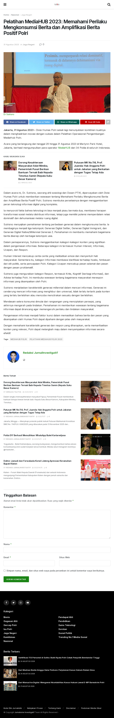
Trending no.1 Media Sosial (72, 637)
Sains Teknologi (66, 625)
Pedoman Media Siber (91, 708)
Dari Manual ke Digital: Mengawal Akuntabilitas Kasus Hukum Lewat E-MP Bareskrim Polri (61, 682)
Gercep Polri (10, 625)
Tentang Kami (54, 708)
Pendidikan (64, 621)
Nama (8, 544)
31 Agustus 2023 (11, 44)
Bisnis (7, 617)
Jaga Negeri (26, 15)
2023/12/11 (38, 439)
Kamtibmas (9, 637)
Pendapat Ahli (65, 617)
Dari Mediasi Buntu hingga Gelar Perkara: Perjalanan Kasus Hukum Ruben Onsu (56, 670)
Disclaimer (71, 708)
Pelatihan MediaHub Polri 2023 (46, 339)
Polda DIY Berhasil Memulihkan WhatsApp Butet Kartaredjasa (35, 435)
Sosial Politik (65, 633)
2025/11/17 (41, 416)
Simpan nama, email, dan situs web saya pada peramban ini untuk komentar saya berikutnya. (56, 570)
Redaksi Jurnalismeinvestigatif (20, 416)
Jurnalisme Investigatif (24, 712)
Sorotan (62, 629)
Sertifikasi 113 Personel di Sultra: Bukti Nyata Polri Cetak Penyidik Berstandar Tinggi (59, 657)
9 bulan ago (81, 176)
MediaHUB (64, 147)
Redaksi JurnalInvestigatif (40, 352)
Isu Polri (8, 629)
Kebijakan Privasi (35, 708)
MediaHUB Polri (19, 339)
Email (7, 557)
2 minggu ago (26, 182)
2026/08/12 (28, 392)
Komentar (10, 507)
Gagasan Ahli (11, 621)
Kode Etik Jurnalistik (13, 708)
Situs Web (64, 557)
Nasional (15, 15)
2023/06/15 (38, 467)
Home (6, 15)
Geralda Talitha (13, 392)
